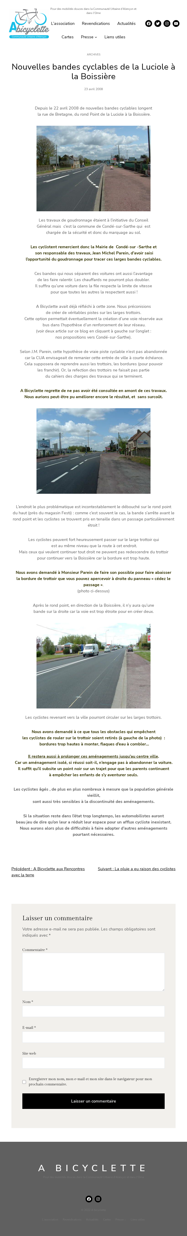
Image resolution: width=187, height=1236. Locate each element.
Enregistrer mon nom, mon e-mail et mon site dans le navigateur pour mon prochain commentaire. (90, 1081)
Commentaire (34, 950)
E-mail (29, 1028)
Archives (93, 54)
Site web (29, 1053)
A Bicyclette (93, 1168)
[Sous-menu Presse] (96, 37)
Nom (27, 1002)
